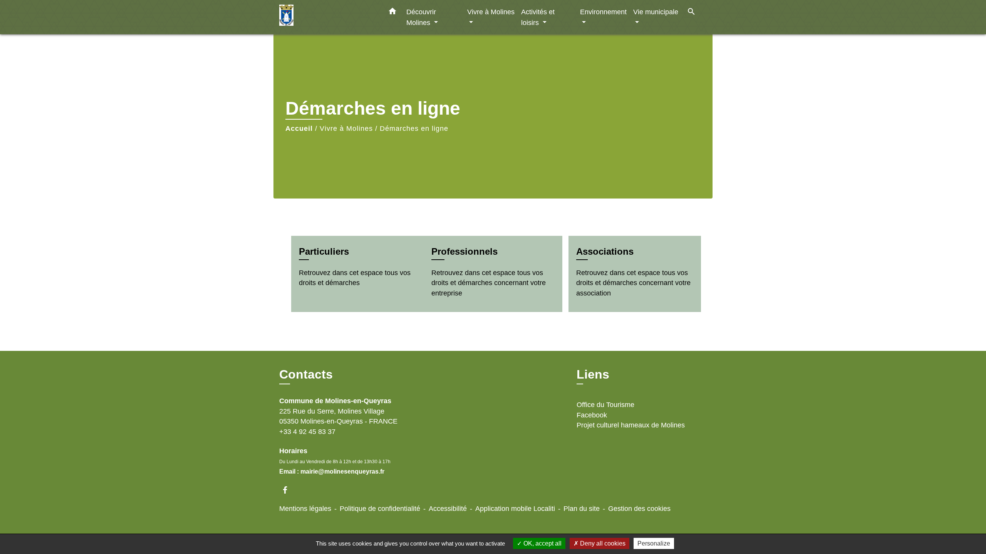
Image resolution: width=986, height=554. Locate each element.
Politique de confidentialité (380, 508)
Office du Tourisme (605, 405)
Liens (593, 374)
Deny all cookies (602, 543)
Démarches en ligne (414, 128)
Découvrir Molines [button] (421, 17)
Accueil (299, 128)
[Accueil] (327, 17)
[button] (392, 12)
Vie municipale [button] (655, 12)
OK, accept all (542, 543)
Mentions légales (305, 508)
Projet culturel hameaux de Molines (631, 425)
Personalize (653, 543)
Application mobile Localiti (515, 508)
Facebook (592, 415)
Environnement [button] (603, 12)
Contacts (306, 374)
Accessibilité (448, 508)
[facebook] (288, 490)
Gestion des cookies (639, 508)
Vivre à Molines (346, 128)
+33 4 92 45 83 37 (307, 432)
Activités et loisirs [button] (538, 17)
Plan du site (581, 508)
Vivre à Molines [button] (491, 12)
